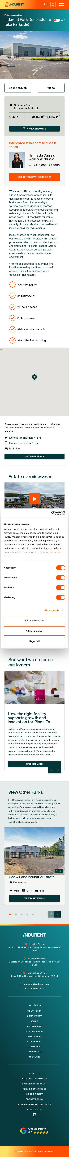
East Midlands (34, 1026)
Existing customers (34, 1079)
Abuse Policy (35, 1109)
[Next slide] (58, 770)
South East (34, 1011)
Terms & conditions (34, 1089)
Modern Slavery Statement (34, 1104)
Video (51, 87)
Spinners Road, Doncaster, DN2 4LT (26, 107)
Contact (34, 1074)
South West (34, 1016)
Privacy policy (34, 1099)
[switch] (60, 577)
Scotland (34, 1057)
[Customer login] (53, 4)
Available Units (36, 128)
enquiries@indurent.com (36, 984)
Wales (34, 1021)
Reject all (34, 641)
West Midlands (34, 1031)
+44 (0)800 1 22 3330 (46, 165)
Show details (51, 610)
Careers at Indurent (34, 1084)
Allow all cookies (34, 620)
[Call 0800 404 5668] (45, 4)
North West (34, 1041)
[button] (10, 914)
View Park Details (34, 898)
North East (34, 1036)
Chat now (60, 1154)
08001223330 (36, 988)
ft (50, 20)
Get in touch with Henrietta (34, 177)
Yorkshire (34, 1047)
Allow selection (34, 631)
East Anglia (34, 1052)
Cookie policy (34, 1094)
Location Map (18, 87)
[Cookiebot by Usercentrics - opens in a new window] (51, 513)
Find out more (34, 764)
